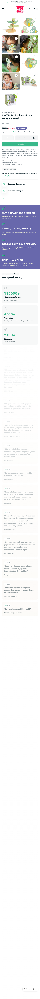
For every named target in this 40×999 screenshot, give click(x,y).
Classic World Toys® (9, 112)
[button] (3, 9)
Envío (15, 132)
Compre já (20, 144)
